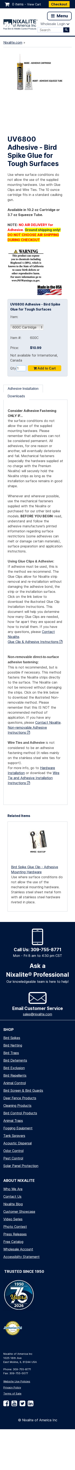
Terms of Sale (12, 1393)
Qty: (13, 368)
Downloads (16, 396)
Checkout (59, 4)
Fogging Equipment (17, 1128)
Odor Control (13, 1151)
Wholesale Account (18, 1249)
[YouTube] (13, 1404)
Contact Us (12, 1196)
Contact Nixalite (48, 722)
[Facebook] (6, 1404)
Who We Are (12, 1189)
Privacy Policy (12, 1387)
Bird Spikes (11, 1038)
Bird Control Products (20, 1113)
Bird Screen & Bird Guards (23, 1090)
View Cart (34, 4)
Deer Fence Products (19, 1098)
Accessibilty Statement (21, 1257)
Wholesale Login (52, 24)
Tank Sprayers (14, 1136)
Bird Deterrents (15, 1060)
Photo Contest (15, 1227)
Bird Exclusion (14, 1068)
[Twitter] (21, 1404)
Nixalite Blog (13, 1204)
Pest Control (13, 1158)
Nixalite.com (12, 42)
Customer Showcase (19, 1211)
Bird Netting (12, 1045)
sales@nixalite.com (37, 1014)
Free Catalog (13, 1242)
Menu (62, 15)
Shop (8, 1029)
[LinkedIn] (29, 1404)
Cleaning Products (17, 1105)
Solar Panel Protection (20, 1166)
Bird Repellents (14, 1075)
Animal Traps (13, 1120)
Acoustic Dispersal (17, 1143)
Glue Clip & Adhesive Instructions (34, 642)
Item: (14, 317)
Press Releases (15, 1234)
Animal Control (14, 1083)
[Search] (66, 29)
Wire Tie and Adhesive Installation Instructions (33, 778)
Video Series (12, 1219)
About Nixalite (19, 1180)
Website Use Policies (16, 1381)
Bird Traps (11, 1053)
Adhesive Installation (23, 388)
